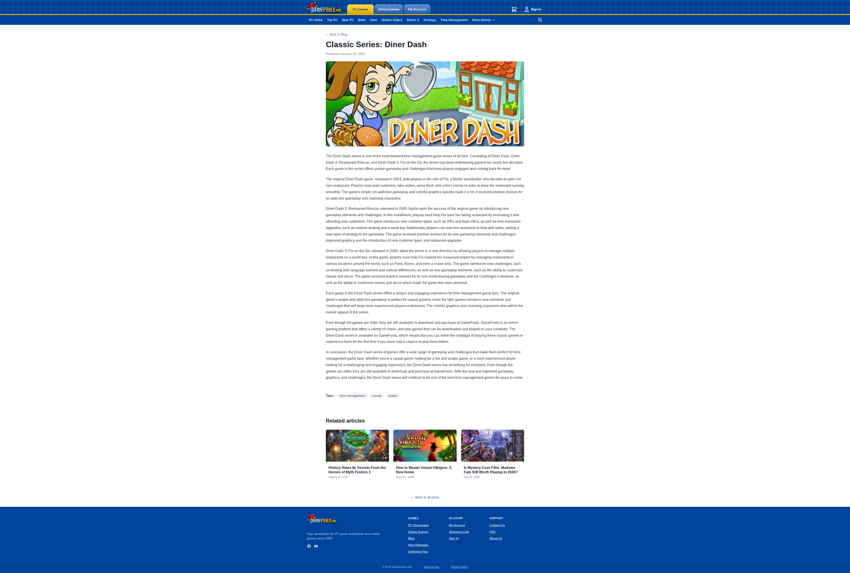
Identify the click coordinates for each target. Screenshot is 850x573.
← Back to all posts (425, 497)
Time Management (454, 20)
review (392, 395)
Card (373, 20)
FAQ (492, 532)
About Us (495, 538)
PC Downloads (418, 525)
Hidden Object (391, 20)
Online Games (388, 9)
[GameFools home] (324, 8)
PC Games (360, 9)
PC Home (316, 20)
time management (352, 395)
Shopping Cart (459, 532)
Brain (361, 20)
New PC (348, 20)
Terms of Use (431, 567)
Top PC (332, 20)
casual (376, 395)
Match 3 (413, 20)
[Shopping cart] (514, 9)
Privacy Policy (459, 567)
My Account (417, 9)
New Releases (418, 545)
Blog (411, 538)
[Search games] (540, 20)
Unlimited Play (418, 551)
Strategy (429, 20)
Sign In (536, 9)
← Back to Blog (336, 34)
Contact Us (497, 525)
